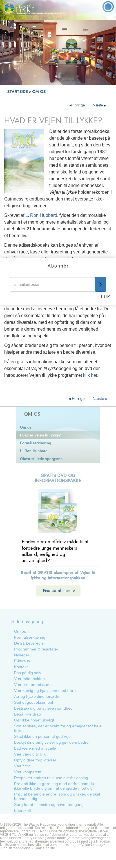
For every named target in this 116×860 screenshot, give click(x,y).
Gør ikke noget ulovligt (34, 720)
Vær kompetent (27, 772)
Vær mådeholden (29, 678)
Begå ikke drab (27, 714)
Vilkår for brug (92, 844)
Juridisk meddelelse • (17, 848)
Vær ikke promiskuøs (33, 684)
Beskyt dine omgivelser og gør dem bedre (51, 742)
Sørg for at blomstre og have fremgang (49, 804)
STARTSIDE (17, 91)
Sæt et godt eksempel (33, 702)
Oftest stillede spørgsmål (42, 459)
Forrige (79, 105)
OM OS (39, 91)
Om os (26, 427)
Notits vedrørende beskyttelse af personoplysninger (39, 844)
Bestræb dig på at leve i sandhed (43, 708)
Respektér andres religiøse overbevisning (51, 778)
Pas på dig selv (27, 672)
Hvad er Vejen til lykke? (40, 435)
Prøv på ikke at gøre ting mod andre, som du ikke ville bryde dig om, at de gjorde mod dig (54, 785)
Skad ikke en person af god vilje (42, 736)
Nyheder (21, 655)
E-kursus (22, 661)
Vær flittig (22, 766)
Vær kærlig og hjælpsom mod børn (45, 690)
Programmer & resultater (36, 649)
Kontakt (21, 667)
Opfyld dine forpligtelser (35, 760)
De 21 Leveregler (29, 643)
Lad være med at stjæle (35, 748)
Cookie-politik (44, 848)
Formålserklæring (35, 443)
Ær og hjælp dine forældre (37, 696)
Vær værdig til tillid (30, 754)
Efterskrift (22, 810)
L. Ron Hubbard (41, 215)
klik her (90, 375)
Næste (98, 105)
